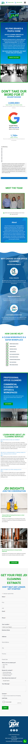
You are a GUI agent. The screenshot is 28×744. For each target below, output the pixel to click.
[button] (25, 2)
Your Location (6, 624)
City (3, 648)
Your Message (6, 683)
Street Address (5, 642)
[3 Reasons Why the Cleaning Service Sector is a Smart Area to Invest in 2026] (14, 503)
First (3, 602)
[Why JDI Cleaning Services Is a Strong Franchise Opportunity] (14, 537)
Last (3, 608)
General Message (7, 672)
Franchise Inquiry (7, 675)
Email (3, 611)
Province (4, 653)
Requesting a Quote (7, 674)
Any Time (5, 664)
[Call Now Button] (25, 741)
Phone (4, 617)
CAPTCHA (4, 698)
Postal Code (5, 659)
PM (4, 667)
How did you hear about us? (9, 678)
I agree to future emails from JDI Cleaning (12, 695)
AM (4, 666)
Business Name (6, 630)
